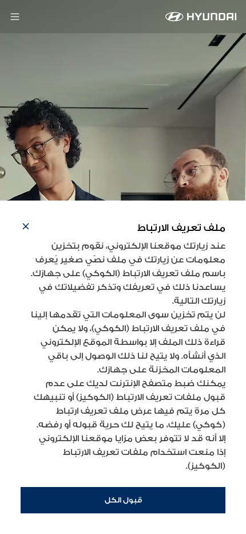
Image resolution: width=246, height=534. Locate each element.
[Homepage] (201, 16)
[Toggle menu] (15, 16)
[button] (26, 228)
